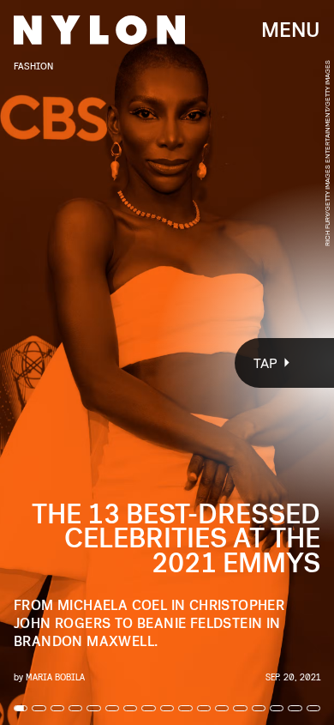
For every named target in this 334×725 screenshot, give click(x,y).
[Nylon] (99, 30)
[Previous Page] (55, 362)
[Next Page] (222, 362)
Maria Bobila (55, 676)
